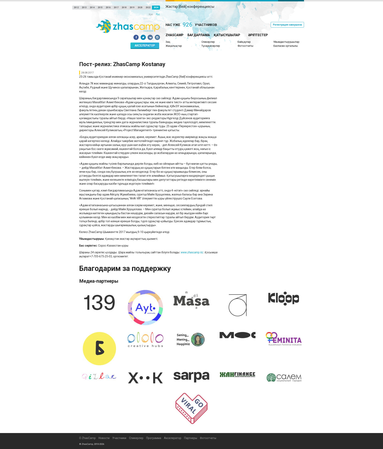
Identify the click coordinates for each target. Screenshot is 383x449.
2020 (140, 7)
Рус (158, 14)
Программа (153, 438)
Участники (119, 438)
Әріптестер (258, 35)
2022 (148, 7)
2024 (156, 7)
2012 (76, 7)
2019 (132, 7)
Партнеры (190, 438)
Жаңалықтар (174, 45)
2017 (116, 7)
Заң (168, 41)
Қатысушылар (227, 35)
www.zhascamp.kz (192, 252)
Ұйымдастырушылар (286, 41)
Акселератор (145, 45)
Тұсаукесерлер (210, 45)
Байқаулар (244, 41)
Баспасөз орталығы (285, 45)
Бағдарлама (199, 35)
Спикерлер (208, 41)
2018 (124, 7)
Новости (104, 438)
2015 (100, 7)
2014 (92, 7)
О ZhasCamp (87, 438)
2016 (108, 7)
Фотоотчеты (245, 45)
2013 (84, 7)
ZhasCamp (175, 35)
